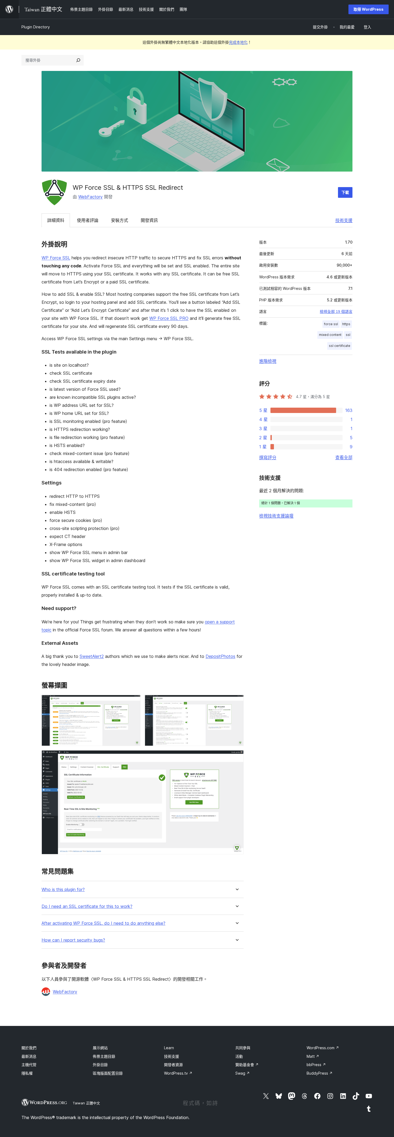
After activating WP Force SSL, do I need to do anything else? (103, 923)
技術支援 (343, 220)
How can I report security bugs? (73, 940)
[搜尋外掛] (78, 60)
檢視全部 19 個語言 (336, 311)
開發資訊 (149, 220)
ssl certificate (339, 346)
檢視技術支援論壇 (276, 515)
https (346, 324)
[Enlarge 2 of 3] (236, 702)
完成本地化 (238, 42)
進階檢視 (267, 361)
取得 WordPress (369, 9)
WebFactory (90, 196)
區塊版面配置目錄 (108, 1073)
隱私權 (27, 1073)
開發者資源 (173, 1064)
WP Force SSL (56, 257)
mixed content (330, 335)
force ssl (331, 324)
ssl (348, 335)
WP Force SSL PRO (168, 318)
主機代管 (28, 1064)
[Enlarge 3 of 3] (236, 757)
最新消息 (28, 1056)
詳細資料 (55, 220)
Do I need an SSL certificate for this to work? (87, 906)
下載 (345, 192)
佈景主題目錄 (104, 1056)
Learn (169, 1047)
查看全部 (343, 457)
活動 (239, 1056)
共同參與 (242, 1047)
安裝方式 (119, 220)
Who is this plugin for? (63, 889)
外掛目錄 (100, 1064)
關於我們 (28, 1047)
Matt (313, 1056)
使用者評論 (87, 220)
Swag (242, 1073)
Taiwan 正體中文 (86, 1103)
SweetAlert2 (92, 656)
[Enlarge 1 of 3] (133, 702)
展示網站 (100, 1047)
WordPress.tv (178, 1073)
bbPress (316, 1064)
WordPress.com (323, 1047)
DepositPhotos (220, 656)
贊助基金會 (247, 1064)
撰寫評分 (267, 457)
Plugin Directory (35, 27)
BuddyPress (320, 1073)
